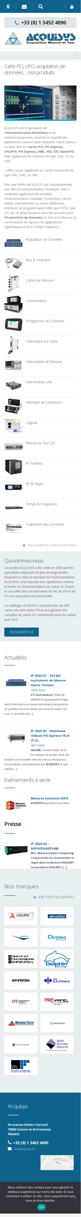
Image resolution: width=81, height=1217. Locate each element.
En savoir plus (21, 632)
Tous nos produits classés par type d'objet (51, 545)
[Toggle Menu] (75, 56)
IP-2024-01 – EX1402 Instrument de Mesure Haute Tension (48, 680)
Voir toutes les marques (56, 897)
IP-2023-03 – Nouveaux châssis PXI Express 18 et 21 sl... (50, 735)
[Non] (75, 1198)
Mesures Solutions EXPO (49, 798)
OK (41, 1207)
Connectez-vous (73, 6)
